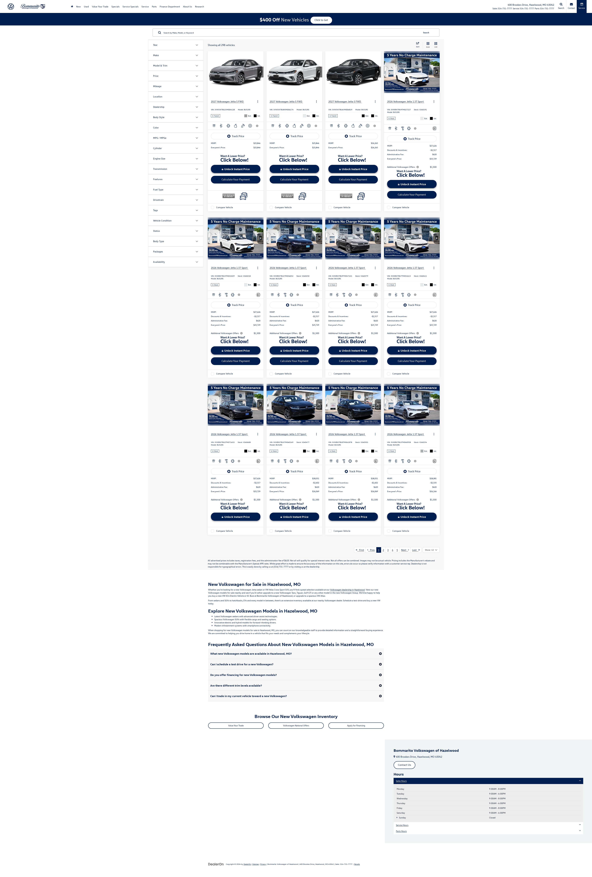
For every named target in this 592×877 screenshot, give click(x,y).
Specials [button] (115, 6)
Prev (371, 549)
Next (404, 549)
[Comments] (434, 128)
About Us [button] (187, 6)
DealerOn (247, 864)
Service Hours (402, 825)
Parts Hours (401, 831)
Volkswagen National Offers (296, 725)
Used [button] (86, 6)
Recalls (357, 864)
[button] (260, 72)
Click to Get (321, 20)
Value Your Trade (100, 6)
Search (426, 32)
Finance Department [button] (170, 6)
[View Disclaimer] (257, 126)
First (360, 549)
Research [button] (199, 6)
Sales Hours (401, 780)
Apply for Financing (356, 725)
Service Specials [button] (130, 6)
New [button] (78, 6)
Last (415, 549)
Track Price (238, 136)
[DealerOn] (216, 864)
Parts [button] (154, 6)
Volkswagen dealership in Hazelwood (347, 589)
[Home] (72, 6)
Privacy (263, 864)
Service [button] (145, 6)
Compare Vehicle (224, 207)
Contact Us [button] (404, 764)
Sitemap (255, 864)
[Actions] (257, 101)
